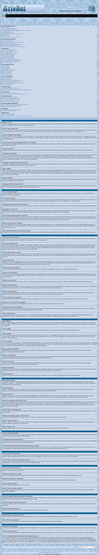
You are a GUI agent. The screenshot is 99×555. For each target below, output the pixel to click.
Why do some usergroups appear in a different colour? (13, 82)
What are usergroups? (6, 79)
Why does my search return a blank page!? (11, 99)
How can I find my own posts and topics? (10, 101)
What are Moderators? (6, 78)
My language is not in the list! (8, 43)
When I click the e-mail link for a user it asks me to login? (14, 46)
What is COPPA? (5, 34)
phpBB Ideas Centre (62, 532)
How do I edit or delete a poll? (8, 55)
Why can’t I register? (6, 35)
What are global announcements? (9, 69)
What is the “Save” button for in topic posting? (11, 60)
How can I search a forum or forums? (9, 97)
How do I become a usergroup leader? (10, 81)
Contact (35, 2)
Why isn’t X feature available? (8, 114)
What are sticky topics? (7, 72)
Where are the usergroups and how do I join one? (12, 80)
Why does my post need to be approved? (10, 61)
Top (2, 126)
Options (13, 13)
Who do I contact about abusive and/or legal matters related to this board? (17, 115)
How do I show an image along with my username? (12, 44)
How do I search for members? (8, 100)
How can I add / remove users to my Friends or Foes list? (14, 94)
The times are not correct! (7, 41)
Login (4, 13)
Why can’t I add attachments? (8, 57)
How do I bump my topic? (7, 62)
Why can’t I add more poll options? (9, 53)
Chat (23, 2)
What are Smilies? (6, 67)
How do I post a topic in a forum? (9, 49)
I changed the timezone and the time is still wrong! (12, 42)
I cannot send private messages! (9, 87)
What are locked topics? (7, 73)
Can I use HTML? (5, 66)
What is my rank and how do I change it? (10, 45)
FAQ (18, 2)
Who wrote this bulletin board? (8, 113)
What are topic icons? (6, 74)
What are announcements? (7, 71)
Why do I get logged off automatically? (10, 29)
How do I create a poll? (7, 52)
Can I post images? (6, 68)
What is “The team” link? (7, 84)
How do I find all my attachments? (9, 110)
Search (94, 2)
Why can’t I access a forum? (8, 56)
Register (8, 13)
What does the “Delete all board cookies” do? (11, 37)
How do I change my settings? (8, 40)
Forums (12, 2)
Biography (5, 2)
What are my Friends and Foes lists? (9, 93)
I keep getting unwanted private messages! (11, 88)
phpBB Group (39, 527)
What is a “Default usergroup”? (8, 83)
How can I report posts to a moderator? (10, 59)
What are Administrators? (7, 77)
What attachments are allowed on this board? (11, 109)
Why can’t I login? (5, 27)
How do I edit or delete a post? (8, 50)
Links (29, 2)
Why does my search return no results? (10, 98)
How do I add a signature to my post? (10, 51)
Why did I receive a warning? (8, 58)
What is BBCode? (5, 65)
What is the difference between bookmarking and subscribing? (15, 104)
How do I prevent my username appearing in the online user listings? (16, 30)
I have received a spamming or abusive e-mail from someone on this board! (18, 90)
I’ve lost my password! (6, 31)
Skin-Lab (56, 552)
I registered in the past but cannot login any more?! (12, 33)
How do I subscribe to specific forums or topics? (12, 105)
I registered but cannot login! (8, 32)
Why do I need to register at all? (8, 28)
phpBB (44, 554)
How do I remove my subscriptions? (9, 106)
